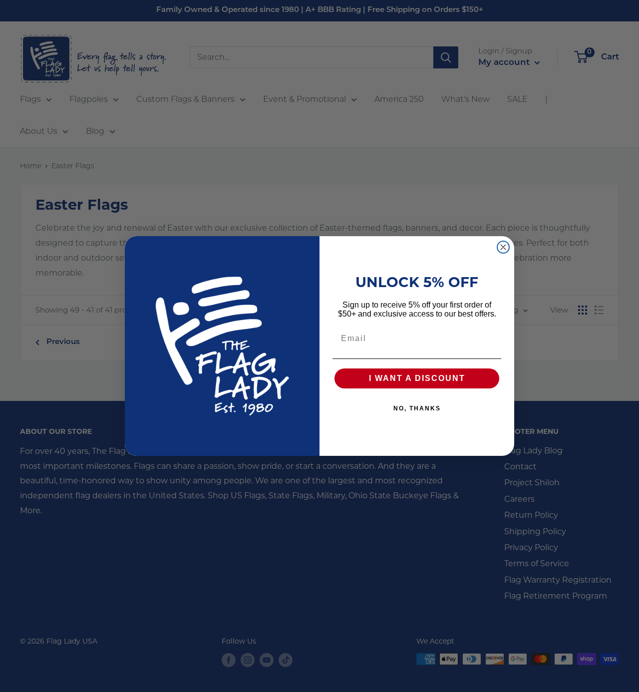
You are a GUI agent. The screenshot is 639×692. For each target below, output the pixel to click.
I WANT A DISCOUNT (417, 378)
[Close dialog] (503, 247)
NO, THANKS (417, 408)
